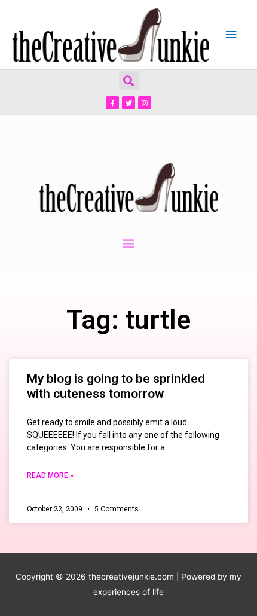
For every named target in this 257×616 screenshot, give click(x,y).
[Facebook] (112, 102)
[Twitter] (128, 102)
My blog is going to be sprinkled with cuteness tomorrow (116, 386)
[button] (129, 80)
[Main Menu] (231, 35)
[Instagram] (144, 102)
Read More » (50, 475)
